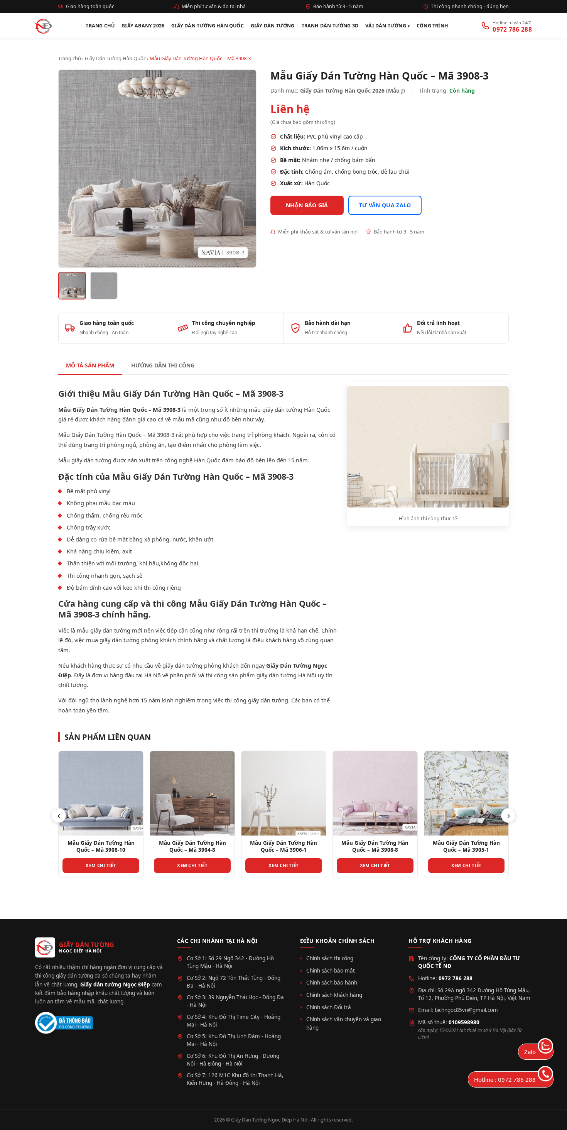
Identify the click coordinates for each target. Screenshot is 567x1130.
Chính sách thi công (329, 958)
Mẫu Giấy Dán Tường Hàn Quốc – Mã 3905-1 (374, 846)
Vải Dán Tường (385, 25)
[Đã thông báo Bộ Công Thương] (64, 1023)
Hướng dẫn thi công (162, 365)
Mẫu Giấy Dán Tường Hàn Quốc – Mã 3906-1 (192, 846)
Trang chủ (69, 58)
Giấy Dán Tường (273, 25)
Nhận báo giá (307, 205)
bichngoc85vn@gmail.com (466, 1010)
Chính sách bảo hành (331, 982)
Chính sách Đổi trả (328, 1007)
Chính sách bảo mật (330, 970)
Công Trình (432, 25)
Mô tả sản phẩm (90, 365)
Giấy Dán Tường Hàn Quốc (207, 25)
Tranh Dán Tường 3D (330, 25)
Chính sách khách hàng (334, 994)
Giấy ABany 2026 (143, 25)
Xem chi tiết (101, 865)
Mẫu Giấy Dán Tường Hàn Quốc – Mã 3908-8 (283, 846)
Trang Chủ (100, 25)
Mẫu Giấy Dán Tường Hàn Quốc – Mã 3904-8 (101, 846)
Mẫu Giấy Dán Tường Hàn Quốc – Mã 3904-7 (466, 846)
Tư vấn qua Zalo (385, 205)
